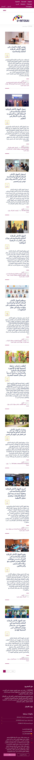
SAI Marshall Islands (23, 659)
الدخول (9, 6)
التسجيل (3, 6)
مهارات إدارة (19, 342)
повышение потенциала (19, 463)
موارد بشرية (23, 85)
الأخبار (23, 81)
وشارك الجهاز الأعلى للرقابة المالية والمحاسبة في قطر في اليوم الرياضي (16, 432)
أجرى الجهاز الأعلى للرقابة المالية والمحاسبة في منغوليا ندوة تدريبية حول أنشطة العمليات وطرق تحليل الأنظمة (16, 493)
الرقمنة (16, 210)
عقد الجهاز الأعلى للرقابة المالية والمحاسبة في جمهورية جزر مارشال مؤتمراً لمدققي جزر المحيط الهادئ (16, 625)
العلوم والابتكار (11, 147)
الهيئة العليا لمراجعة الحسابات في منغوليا (17, 529)
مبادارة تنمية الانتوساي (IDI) (15, 83)
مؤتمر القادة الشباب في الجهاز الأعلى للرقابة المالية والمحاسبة (17, 49)
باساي (17, 404)
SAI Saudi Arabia (23, 147)
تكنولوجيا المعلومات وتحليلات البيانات (21, 149)
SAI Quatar (14, 463)
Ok (9, 754)
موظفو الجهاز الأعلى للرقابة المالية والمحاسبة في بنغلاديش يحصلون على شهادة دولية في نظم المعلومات (16, 305)
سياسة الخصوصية (23, 754)
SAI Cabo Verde (24, 210)
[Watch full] (17, 38)
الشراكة (23, 83)
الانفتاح (24, 82)
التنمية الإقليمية (22, 404)
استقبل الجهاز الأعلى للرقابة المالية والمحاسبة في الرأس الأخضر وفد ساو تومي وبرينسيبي (16, 177)
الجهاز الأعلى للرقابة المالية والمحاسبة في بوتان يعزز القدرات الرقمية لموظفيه (15, 239)
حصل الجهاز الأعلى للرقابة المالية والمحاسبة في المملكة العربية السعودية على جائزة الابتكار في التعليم (16, 113)
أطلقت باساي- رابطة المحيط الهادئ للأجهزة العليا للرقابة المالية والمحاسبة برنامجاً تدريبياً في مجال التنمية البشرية (16, 370)
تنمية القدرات (9, 149)
